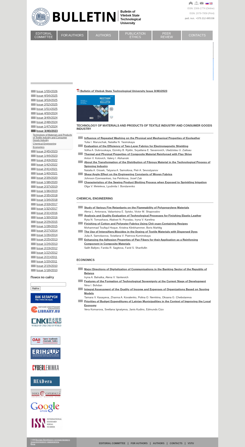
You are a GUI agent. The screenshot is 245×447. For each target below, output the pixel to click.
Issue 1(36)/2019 (46, 191)
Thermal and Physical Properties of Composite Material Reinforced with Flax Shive (138, 154)
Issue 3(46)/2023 (47, 130)
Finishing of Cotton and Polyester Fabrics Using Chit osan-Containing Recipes (136, 223)
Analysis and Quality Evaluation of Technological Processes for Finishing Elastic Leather (142, 215)
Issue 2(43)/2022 (46, 160)
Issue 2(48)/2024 (46, 122)
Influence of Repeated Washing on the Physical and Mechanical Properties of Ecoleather (142, 138)
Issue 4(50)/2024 (46, 113)
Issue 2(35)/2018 (46, 195)
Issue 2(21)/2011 (46, 257)
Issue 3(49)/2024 (46, 117)
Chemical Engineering (44, 143)
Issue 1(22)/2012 (46, 252)
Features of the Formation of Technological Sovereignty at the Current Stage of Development (145, 281)
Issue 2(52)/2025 (46, 104)
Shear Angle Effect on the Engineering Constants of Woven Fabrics (128, 174)
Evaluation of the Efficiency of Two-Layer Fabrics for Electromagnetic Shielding (136, 146)
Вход (33, 444)
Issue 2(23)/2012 (46, 248)
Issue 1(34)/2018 (46, 199)
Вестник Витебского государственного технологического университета (50, 441)
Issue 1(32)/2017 (46, 208)
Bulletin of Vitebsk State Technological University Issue (123, 90)
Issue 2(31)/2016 (46, 213)
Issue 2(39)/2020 (46, 177)
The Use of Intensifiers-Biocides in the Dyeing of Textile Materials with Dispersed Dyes (141, 231)
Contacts (197, 35)
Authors (103, 35)
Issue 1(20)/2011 (46, 261)
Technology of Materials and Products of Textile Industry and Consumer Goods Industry (52, 138)
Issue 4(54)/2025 (46, 95)
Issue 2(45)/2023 (46, 151)
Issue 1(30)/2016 (46, 217)
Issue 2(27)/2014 (46, 230)
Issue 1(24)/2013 (46, 243)
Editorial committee (43, 35)
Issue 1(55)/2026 (46, 91)
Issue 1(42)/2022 (46, 164)
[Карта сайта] (196, 3)
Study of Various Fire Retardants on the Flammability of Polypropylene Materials (136, 207)
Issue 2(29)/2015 (46, 221)
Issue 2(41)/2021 (46, 169)
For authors (72, 35)
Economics (38, 147)
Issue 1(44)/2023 (46, 155)
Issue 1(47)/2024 (46, 126)
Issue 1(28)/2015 (46, 226)
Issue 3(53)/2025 (46, 100)
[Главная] (191, 3)
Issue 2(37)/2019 (46, 186)
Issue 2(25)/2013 (46, 239)
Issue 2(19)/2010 (46, 265)
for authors (139, 443)
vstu (191, 443)
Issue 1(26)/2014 (46, 235)
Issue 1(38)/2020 (46, 182)
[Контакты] (201, 3)
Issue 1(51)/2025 (46, 108)
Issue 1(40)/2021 (46, 173)
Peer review (167, 35)
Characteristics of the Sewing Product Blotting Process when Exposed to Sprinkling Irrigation (145, 182)
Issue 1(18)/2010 (46, 270)
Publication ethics (135, 35)
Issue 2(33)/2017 (46, 204)
